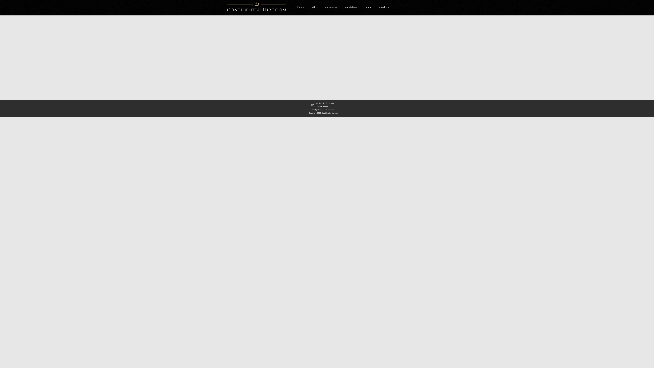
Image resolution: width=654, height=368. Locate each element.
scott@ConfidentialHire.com (323, 110)
